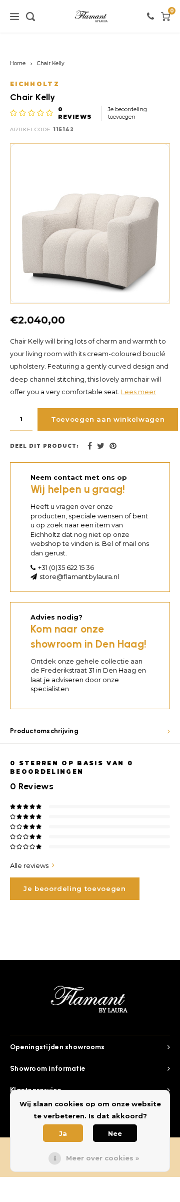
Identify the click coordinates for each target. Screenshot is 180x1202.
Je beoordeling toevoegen (127, 113)
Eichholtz (35, 84)
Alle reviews (29, 865)
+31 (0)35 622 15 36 (66, 567)
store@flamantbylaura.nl (79, 576)
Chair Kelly (50, 63)
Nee (115, 1133)
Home (18, 63)
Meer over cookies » (102, 1158)
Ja (63, 1133)
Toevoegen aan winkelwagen (107, 419)
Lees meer (138, 392)
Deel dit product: (44, 446)
